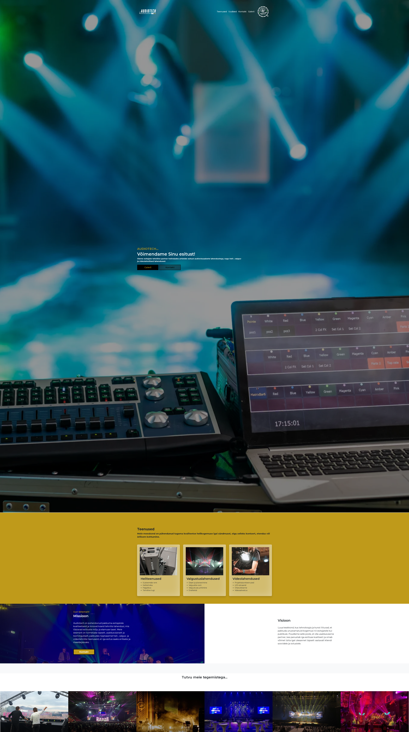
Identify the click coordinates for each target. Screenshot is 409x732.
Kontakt (242, 11)
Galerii (251, 11)
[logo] (147, 11)
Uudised (232, 11)
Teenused (222, 11)
